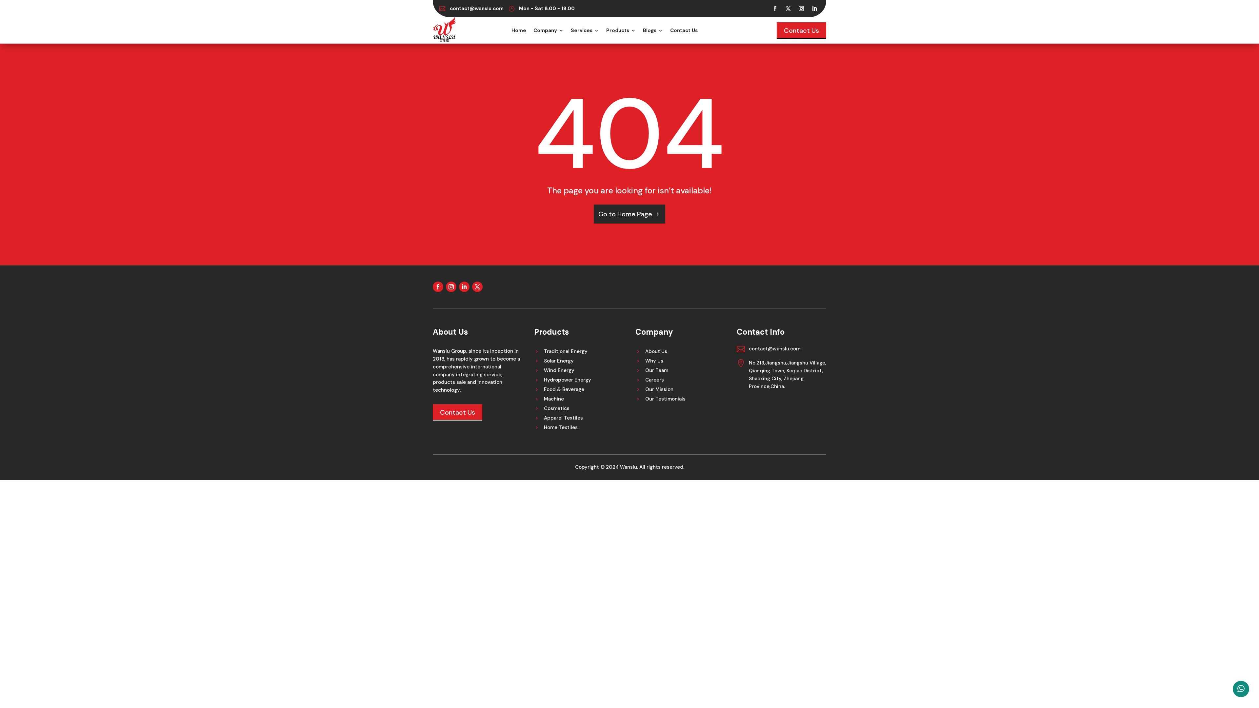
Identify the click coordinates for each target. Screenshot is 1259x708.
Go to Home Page (625, 214)
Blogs (649, 31)
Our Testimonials (665, 399)
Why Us (654, 361)
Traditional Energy (566, 352)
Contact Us (684, 31)
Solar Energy (559, 361)
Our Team (656, 371)
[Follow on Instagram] (801, 8)
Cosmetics (557, 409)
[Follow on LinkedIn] (814, 8)
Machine (554, 399)
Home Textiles (561, 428)
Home (518, 31)
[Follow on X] (788, 8)
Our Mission (659, 390)
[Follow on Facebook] (775, 8)
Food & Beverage (564, 390)
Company (545, 31)
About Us (656, 352)
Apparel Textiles (563, 418)
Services (581, 31)
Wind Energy (559, 371)
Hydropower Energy (567, 380)
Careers (654, 380)
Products (617, 31)
